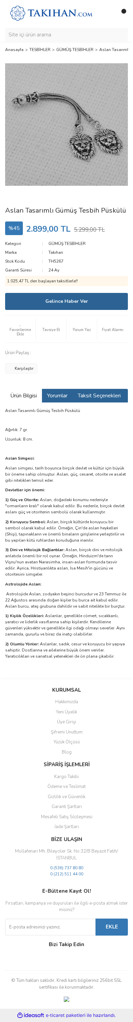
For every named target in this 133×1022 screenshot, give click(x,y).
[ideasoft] (30, 1015)
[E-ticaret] (66, 1015)
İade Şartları (67, 827)
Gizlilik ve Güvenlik (66, 797)
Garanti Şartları (66, 807)
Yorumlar (57, 395)
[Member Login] (107, 14)
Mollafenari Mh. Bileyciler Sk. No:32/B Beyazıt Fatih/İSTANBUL (66, 854)
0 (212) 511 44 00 (66, 874)
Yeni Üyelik (66, 712)
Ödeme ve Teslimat (66, 787)
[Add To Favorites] (20, 329)
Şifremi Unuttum (67, 732)
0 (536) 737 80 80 (66, 868)
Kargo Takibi (66, 777)
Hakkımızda (66, 702)
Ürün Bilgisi (23, 395)
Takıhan (55, 252)
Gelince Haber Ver (66, 301)
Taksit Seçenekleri (99, 395)
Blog (67, 752)
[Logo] (51, 13)
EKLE (112, 926)
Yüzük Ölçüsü (67, 742)
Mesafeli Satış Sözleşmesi (66, 817)
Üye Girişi (66, 722)
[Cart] (121, 14)
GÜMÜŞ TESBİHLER (67, 243)
